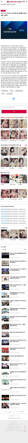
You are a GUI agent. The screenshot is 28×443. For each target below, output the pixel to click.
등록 (14, 111)
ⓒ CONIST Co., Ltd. (14, 416)
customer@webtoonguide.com (16, 429)
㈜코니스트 (14, 421)
